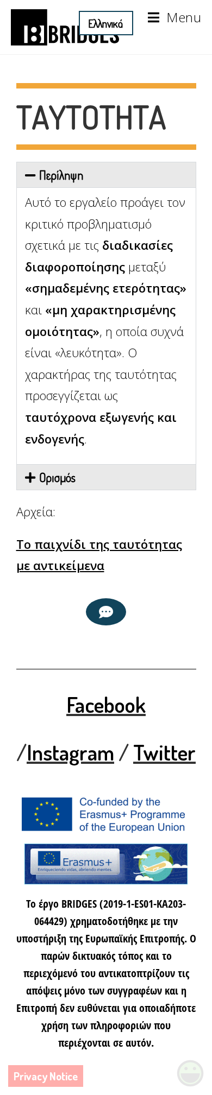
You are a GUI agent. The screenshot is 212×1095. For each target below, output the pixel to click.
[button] (106, 174)
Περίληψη (61, 174)
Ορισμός (57, 477)
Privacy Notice (46, 1076)
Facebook (106, 704)
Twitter (164, 751)
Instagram (70, 751)
